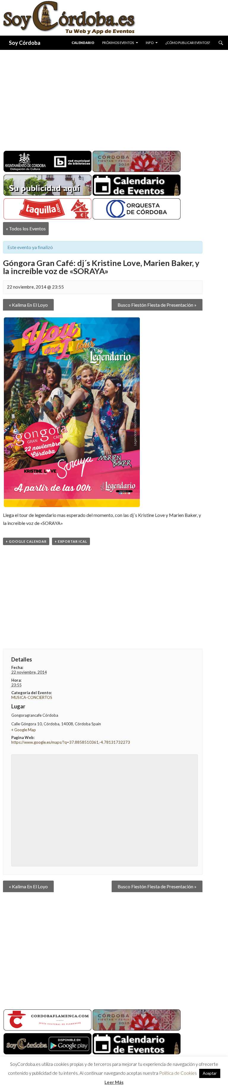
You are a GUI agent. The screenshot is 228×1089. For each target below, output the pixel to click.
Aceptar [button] (210, 1073)
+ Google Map (23, 729)
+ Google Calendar (26, 541)
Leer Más (114, 1082)
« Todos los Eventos (26, 228)
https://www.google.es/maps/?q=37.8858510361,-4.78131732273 (70, 742)
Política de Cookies (178, 1073)
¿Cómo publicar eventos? (187, 43)
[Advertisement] (114, 98)
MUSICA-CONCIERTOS (31, 697)
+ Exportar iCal (71, 541)
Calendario (83, 43)
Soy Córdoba (24, 42)
